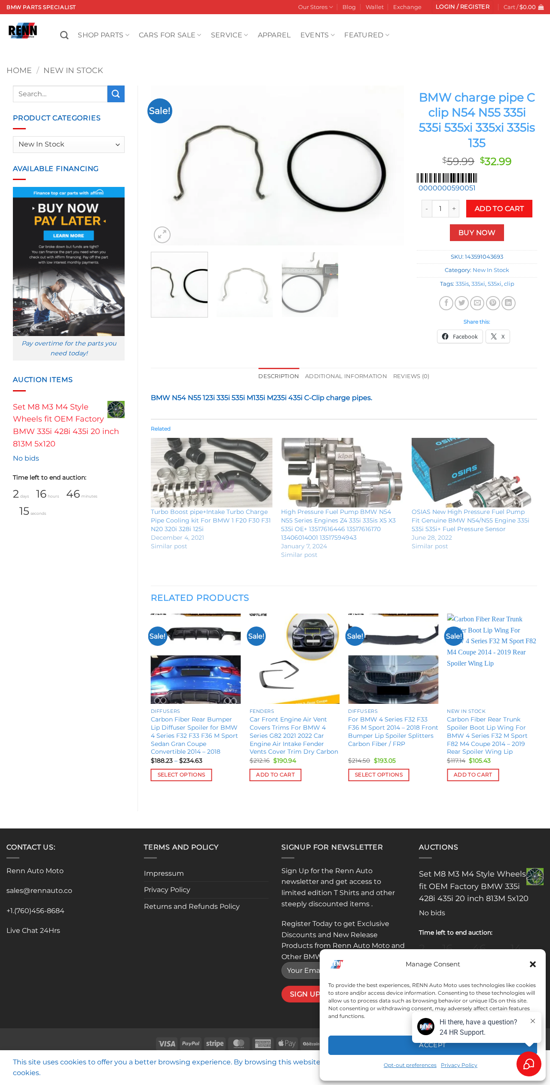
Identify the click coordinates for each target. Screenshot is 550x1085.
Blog (349, 7)
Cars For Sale (167, 35)
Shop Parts (100, 35)
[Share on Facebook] (446, 303)
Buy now (476, 233)
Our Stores (312, 7)
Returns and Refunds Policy (192, 906)
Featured (364, 35)
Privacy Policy (167, 890)
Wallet (375, 7)
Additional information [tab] (346, 376)
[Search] (64, 35)
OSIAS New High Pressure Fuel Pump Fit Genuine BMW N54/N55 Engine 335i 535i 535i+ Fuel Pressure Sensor (470, 520)
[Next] (388, 165)
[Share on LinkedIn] (508, 303)
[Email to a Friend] (477, 303)
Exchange (407, 7)
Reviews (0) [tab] (411, 376)
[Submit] (116, 94)
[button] (533, 964)
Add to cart (499, 209)
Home (19, 70)
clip (509, 284)
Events (314, 35)
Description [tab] (278, 376)
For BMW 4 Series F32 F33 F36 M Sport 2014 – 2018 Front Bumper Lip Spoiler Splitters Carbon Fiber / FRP (393, 731)
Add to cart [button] (275, 775)
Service (226, 35)
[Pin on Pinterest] (493, 303)
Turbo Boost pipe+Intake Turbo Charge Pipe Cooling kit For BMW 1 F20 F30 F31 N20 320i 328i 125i (211, 520)
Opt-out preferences (410, 1065)
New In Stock (73, 70)
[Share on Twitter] (462, 303)
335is (462, 284)
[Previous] (166, 165)
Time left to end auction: (49, 477)
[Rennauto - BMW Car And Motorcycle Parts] (26, 30)
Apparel (274, 35)
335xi (478, 284)
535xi (494, 284)
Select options (181, 775)
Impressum (164, 873)
